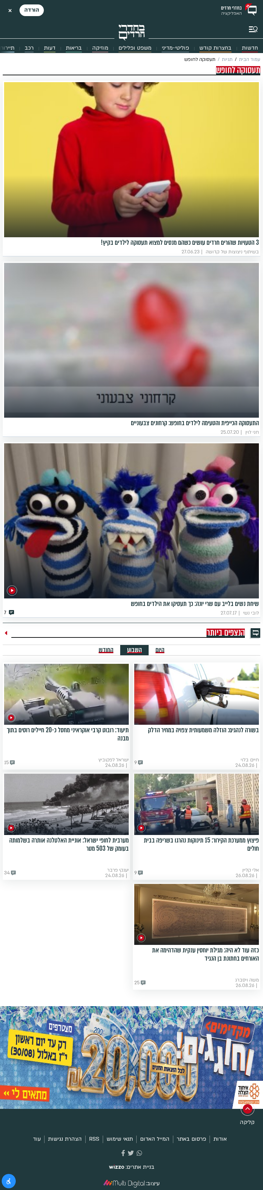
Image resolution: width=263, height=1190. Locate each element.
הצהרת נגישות (65, 1139)
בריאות (74, 48)
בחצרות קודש (215, 48)
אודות (220, 1139)
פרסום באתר (191, 1139)
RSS (94, 1139)
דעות (49, 48)
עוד (37, 1139)
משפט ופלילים (134, 48)
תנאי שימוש (120, 1139)
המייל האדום (155, 1139)
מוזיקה (100, 48)
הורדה (31, 10)
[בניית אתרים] (116, 1167)
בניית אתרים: (140, 1167)
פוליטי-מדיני (175, 48)
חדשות (250, 48)
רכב (29, 48)
